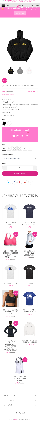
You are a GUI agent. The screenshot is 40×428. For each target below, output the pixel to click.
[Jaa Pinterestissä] (19, 182)
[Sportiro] (20, 5)
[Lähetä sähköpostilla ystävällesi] (30, 182)
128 (4, 148)
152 (14, 148)
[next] (36, 47)
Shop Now (20, 13)
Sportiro (16, 419)
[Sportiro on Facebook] (16, 413)
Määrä (4, 163)
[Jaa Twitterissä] (9, 182)
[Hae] (33, 5)
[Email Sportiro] (23, 413)
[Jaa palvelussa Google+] (25, 182)
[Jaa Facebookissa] (14, 182)
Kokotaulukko (31, 91)
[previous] (4, 47)
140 (9, 148)
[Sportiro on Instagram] (19, 413)
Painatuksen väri (7, 154)
